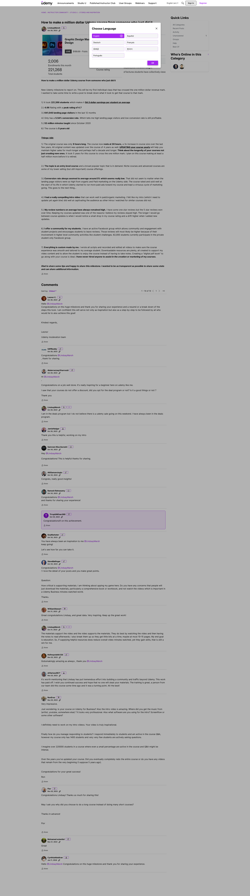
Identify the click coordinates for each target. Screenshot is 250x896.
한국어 (130, 49)
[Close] (156, 29)
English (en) (172, 3)
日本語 (96, 49)
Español (130, 36)
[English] (46, 3)
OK (152, 63)
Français (130, 42)
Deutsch (96, 42)
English (96, 36)
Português (97, 55)
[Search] (182, 3)
